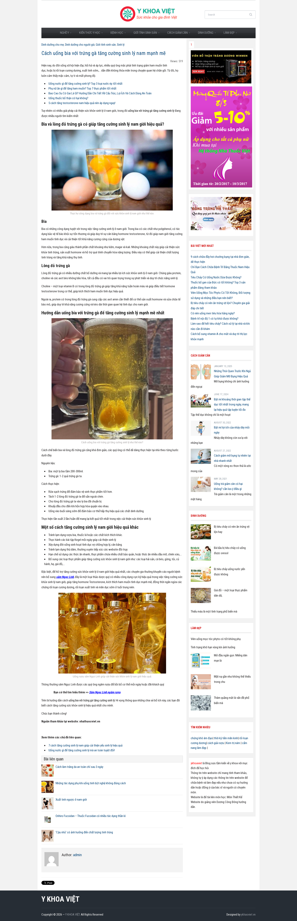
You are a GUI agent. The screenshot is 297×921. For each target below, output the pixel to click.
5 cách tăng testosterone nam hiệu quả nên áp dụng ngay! (81, 103)
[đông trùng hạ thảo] (221, 213)
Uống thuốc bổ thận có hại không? (68, 98)
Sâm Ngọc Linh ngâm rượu (104, 692)
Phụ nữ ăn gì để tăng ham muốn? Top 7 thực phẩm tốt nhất (82, 88)
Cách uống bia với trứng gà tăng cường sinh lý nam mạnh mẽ (103, 53)
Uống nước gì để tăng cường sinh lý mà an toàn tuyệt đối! (81, 750)
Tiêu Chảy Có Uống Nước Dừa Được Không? (216, 277)
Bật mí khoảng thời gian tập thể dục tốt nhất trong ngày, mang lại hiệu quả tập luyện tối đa (232, 405)
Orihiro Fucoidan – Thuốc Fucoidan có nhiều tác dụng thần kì (91, 816)
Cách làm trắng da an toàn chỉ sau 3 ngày (79, 767)
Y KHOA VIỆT (60, 899)
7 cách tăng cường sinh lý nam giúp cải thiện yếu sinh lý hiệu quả (85, 745)
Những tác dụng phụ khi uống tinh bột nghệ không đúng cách (91, 783)
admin (77, 855)
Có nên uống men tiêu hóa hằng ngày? (213, 313)
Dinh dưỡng (203, 34)
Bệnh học (115, 34)
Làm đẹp (227, 34)
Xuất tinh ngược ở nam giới (71, 799)
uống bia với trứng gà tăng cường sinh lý (151, 111)
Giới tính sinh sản (143, 34)
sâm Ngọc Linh (65, 577)
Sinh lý (120, 44)
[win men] (221, 66)
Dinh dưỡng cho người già (80, 44)
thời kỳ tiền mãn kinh (226, 738)
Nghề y (62, 34)
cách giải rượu (216, 743)
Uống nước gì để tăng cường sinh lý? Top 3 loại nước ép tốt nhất (85, 83)
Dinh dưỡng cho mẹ (52, 44)
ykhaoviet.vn (248, 914)
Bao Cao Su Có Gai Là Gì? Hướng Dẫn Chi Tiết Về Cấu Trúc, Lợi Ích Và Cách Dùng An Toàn (100, 93)
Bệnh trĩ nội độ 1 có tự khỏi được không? (214, 318)
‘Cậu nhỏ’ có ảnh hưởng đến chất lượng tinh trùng (84, 832)
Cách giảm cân (176, 34)
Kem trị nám (233, 743)
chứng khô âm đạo (202, 738)
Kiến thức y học (88, 34)
